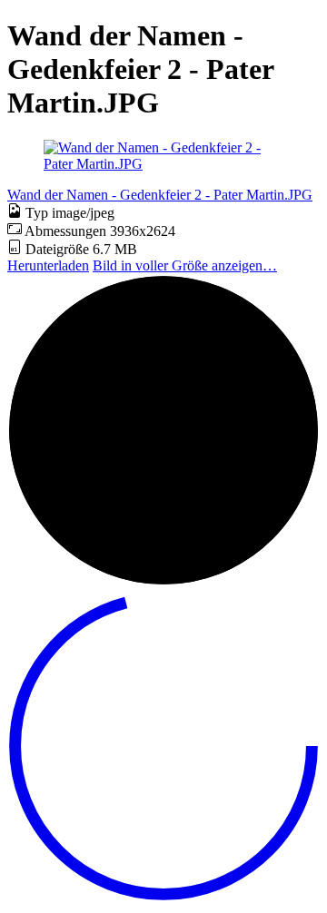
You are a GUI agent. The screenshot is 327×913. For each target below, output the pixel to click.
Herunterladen (48, 265)
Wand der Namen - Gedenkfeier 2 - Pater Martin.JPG (159, 194)
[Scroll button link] (163, 897)
